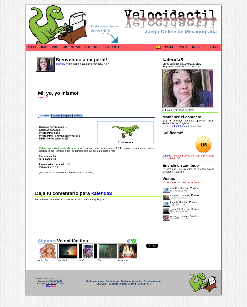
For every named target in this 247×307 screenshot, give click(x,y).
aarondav (123, 260)
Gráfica (78, 116)
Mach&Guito (55, 281)
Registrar (180, 171)
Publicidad (113, 284)
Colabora (124, 284)
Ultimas (56, 116)
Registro (100, 199)
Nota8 (81, 260)
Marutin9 (62, 260)
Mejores (67, 116)
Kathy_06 (43, 260)
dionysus (175, 195)
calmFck (174, 188)
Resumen (44, 116)
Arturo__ (174, 216)
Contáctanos (112, 281)
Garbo (101, 260)
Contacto (101, 284)
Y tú (105, 63)
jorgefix (174, 202)
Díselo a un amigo (95, 281)
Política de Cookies (141, 284)
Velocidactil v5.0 (43, 279)
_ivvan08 (175, 209)
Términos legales (153, 281)
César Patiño (57, 283)
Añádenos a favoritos (131, 281)
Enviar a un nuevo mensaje (182, 126)
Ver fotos (189, 110)
